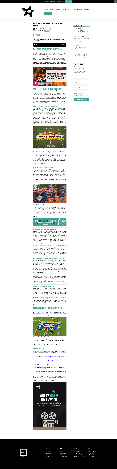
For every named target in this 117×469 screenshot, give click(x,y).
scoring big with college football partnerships (80, 36)
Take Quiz (68, 1)
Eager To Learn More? (80, 57)
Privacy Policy (91, 453)
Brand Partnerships (78, 454)
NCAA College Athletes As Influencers (45, 364)
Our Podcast (48, 454)
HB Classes (48, 453)
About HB (62, 451)
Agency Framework (55, 9)
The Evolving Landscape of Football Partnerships (81, 55)
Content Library (49, 456)
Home (46, 9)
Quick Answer (78, 28)
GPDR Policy (91, 456)
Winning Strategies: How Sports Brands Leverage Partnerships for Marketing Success (48, 361)
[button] (34, 44)
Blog (74, 9)
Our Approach (77, 453)
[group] (49, 45)
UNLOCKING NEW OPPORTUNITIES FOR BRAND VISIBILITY (82, 31)
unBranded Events (64, 456)
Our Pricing (76, 451)
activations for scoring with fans (82, 41)
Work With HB (67, 9)
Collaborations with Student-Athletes (81, 45)
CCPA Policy (91, 454)
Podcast (80, 9)
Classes (86, 9)
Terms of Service (92, 451)
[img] (61, 44)
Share (47, 30)
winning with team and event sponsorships (82, 39)
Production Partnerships (79, 456)
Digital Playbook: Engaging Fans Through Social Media (81, 48)
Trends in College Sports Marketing (80, 51)
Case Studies (63, 453)
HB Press (62, 454)
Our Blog (48, 451)
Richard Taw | (38, 28)
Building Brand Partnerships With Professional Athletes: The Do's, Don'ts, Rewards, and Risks (50, 357)
